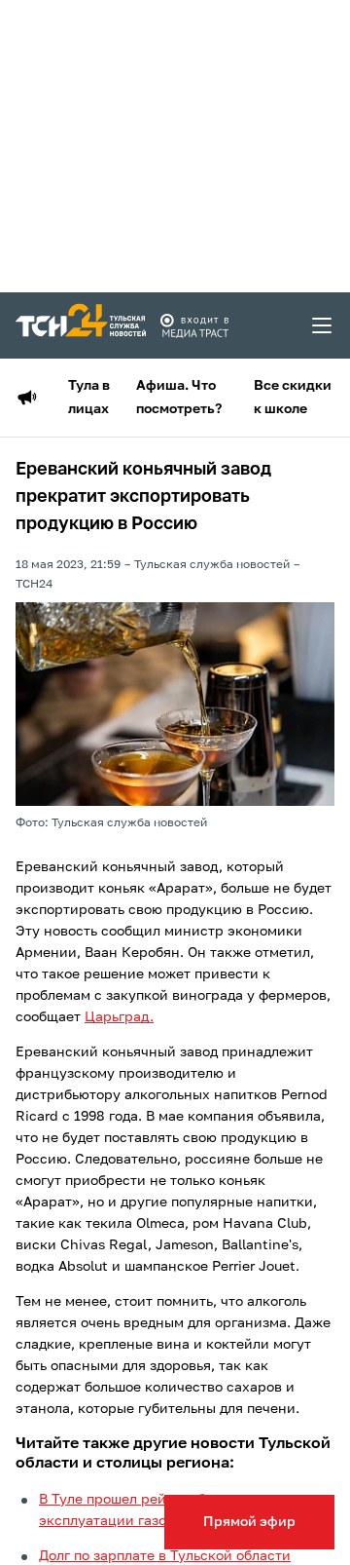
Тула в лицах (89, 397)
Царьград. (119, 1017)
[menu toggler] (322, 325)
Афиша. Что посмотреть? (179, 397)
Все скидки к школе (293, 397)
